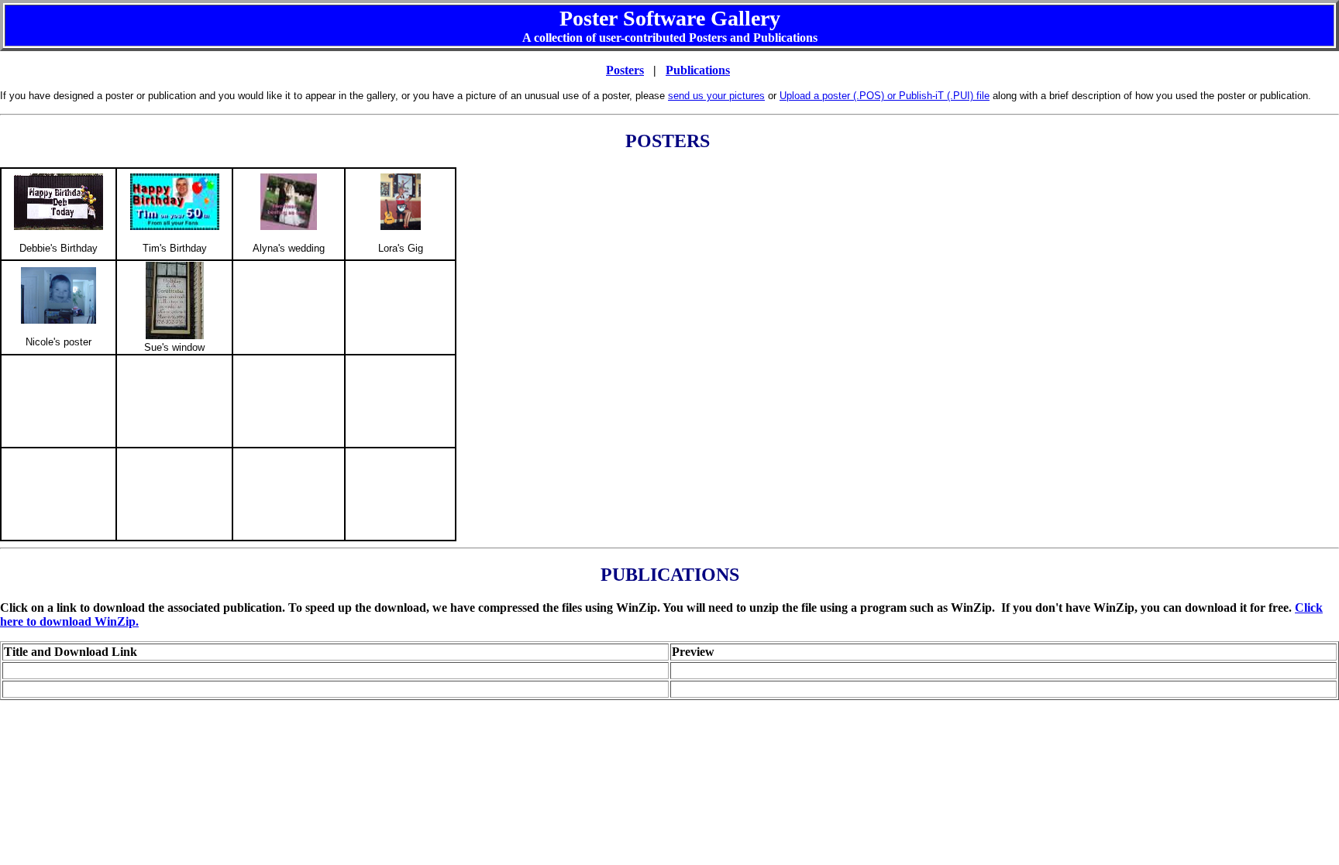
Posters (625, 70)
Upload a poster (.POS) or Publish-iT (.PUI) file (885, 95)
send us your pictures (716, 95)
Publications (698, 70)
